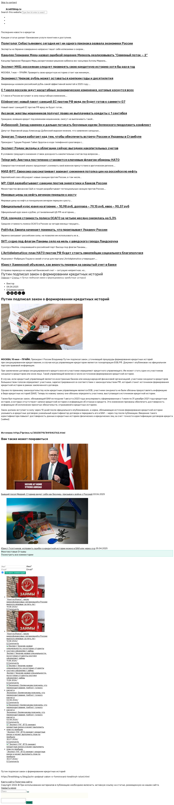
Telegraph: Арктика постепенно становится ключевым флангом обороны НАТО (60, 160)
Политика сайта (23, 782)
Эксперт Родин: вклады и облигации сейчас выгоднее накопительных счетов (59, 148)
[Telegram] (15, 293)
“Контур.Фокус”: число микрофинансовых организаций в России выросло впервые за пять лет (27, 602)
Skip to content (9, 2)
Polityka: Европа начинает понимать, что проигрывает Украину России (54, 230)
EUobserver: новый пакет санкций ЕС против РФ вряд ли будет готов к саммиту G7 (63, 101)
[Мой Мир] (19, 293)
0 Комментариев (15, 289)
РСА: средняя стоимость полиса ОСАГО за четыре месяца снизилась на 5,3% (58, 218)
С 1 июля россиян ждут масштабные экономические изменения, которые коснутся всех (67, 90)
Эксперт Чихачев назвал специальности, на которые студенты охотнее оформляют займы (27, 655)
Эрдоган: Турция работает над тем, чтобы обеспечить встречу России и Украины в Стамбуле (71, 136)
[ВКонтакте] (8, 293)
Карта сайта (7, 782)
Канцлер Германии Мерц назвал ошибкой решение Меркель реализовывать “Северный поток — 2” (74, 55)
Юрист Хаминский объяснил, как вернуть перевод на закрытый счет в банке (59, 264)
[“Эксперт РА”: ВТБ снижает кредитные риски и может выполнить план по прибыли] (27, 729)
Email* (30, 569)
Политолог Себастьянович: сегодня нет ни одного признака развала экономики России (67, 43)
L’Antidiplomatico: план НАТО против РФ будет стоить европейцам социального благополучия (72, 253)
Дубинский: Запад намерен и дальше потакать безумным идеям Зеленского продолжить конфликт (76, 125)
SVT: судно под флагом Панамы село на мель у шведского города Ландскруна (59, 241)
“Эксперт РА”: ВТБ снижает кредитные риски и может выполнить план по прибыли (26, 734)
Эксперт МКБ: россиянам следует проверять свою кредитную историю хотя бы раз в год (68, 67)
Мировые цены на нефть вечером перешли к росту (39, 195)
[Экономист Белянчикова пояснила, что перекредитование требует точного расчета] (27, 690)
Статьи (15, 277)
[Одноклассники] (12, 293)
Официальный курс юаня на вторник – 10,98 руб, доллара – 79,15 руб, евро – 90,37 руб (65, 206)
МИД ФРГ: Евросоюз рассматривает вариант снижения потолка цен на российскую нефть (69, 171)
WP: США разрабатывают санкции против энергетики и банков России (54, 183)
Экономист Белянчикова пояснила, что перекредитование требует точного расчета (26, 695)
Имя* (29, 566)
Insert (29, 802)
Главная (5, 277)
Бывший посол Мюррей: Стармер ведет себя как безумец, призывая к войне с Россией (47, 494)
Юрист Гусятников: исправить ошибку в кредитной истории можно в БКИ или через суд (48, 548)
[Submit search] (28, 791)
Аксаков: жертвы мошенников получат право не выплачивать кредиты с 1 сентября (64, 113)
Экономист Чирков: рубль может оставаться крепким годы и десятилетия (57, 78)
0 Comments (13, 609)
